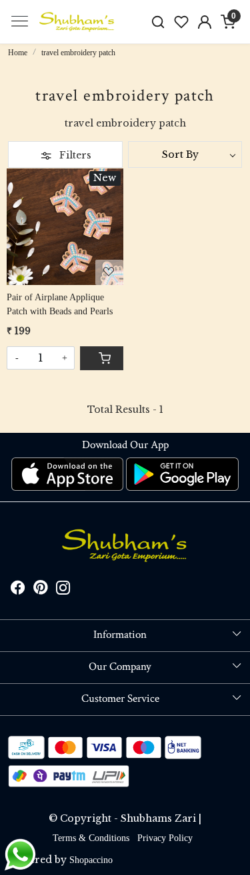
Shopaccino (91, 860)
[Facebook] (18, 590)
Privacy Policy (165, 838)
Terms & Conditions (91, 838)
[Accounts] (204, 22)
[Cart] (101, 358)
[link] (158, 21)
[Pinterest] (41, 590)
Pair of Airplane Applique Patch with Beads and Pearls (60, 304)
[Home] (77, 22)
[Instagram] (63, 590)
